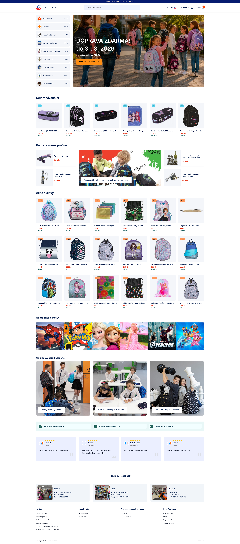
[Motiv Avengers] (162, 336)
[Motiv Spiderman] (50, 336)
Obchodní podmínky (42, 523)
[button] (49, 120)
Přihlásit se (185, 8)
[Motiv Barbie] (134, 336)
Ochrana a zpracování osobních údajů (48, 526)
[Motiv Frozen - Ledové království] (106, 336)
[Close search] (137, 7)
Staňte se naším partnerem (44, 520)
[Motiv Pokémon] (78, 336)
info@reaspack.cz (41, 517)
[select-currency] (175, 8)
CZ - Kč (170, 8)
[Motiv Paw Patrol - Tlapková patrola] (190, 336)
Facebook (84, 513)
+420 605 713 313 (50, 8)
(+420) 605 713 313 (42, 513)
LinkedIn (84, 517)
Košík (200, 8)
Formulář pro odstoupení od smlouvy (47, 529)
